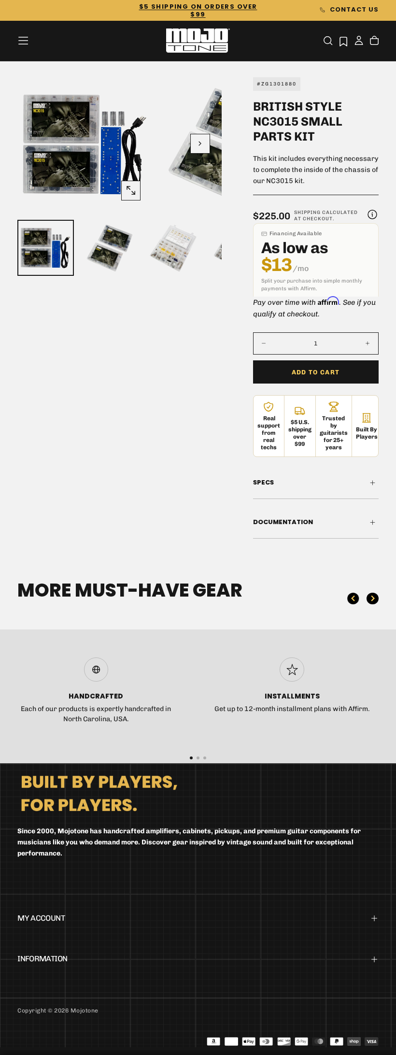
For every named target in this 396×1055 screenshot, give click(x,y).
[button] (23, 40)
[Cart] (374, 41)
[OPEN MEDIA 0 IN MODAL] (131, 190)
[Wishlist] (343, 41)
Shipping (307, 212)
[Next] (372, 598)
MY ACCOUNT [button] (41, 918)
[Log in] (359, 41)
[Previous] (353, 598)
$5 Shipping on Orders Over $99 (198, 10)
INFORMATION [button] (42, 958)
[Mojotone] (99, 792)
